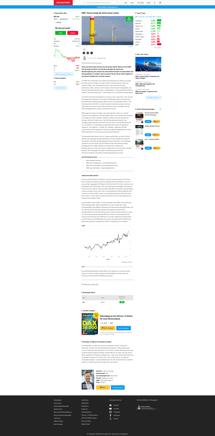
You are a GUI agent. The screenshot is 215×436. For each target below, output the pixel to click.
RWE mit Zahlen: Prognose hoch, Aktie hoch (146, 92)
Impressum (57, 403)
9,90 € (148, 135)
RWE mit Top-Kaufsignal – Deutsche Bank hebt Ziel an (102, 165)
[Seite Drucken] (88, 53)
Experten (84, 409)
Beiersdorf (138, 23)
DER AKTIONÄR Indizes (89, 418)
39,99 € (148, 148)
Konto (107, 334)
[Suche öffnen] (84, 3)
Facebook (116, 415)
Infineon (137, 42)
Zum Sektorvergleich (60, 88)
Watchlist (59, 22)
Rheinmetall (138, 39)
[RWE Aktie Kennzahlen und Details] (67, 55)
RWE (84, 49)
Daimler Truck (139, 26)
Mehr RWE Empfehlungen (153, 97)
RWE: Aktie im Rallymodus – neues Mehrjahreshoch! (101, 163)
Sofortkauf (110, 328)
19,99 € (148, 121)
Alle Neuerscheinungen (158, 109)
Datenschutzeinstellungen (62, 415)
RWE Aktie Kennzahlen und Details (63, 74)
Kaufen (60, 33)
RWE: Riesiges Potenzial (93, 160)
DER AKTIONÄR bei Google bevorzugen (91, 63)
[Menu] (160, 2)
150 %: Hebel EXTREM (152, 139)
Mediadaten (58, 400)
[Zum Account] (132, 2)
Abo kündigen (58, 424)
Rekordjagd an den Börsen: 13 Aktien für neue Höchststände (116, 317)
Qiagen (137, 45)
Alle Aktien (85, 400)
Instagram (116, 412)
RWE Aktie (56, 16)
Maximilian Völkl (102, 58)
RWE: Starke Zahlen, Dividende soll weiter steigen (147, 77)
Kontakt (116, 405)
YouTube (116, 408)
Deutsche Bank (139, 31)
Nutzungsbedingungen (61, 406)
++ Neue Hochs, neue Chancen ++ (107, 7)
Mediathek (84, 403)
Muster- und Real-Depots (89, 415)
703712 (56, 19)
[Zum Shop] (126, 2)
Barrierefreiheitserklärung (62, 412)
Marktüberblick (86, 412)
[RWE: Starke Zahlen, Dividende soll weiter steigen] (148, 64)
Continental (138, 21)
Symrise (137, 29)
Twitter (115, 419)
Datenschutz (58, 409)
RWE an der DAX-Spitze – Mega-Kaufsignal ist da (100, 168)
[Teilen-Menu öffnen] (84, 53)
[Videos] (148, 2)
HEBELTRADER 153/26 (152, 126)
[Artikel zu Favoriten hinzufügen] (91, 53)
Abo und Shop (86, 421)
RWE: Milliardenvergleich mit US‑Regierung (145, 85)
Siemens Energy (139, 37)
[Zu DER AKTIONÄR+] (140, 2)
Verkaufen (72, 33)
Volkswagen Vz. (139, 34)
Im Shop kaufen (123, 328)
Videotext (57, 418)
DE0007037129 (64, 19)
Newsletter (85, 406)
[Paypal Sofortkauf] (103, 387)
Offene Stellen (58, 421)
